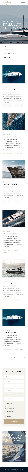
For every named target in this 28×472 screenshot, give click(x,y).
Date (4, 46)
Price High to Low (9, 50)
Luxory (8, 406)
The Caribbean (10, 414)
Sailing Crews (10, 408)
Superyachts (10, 411)
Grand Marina (10, 403)
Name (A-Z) (7, 57)
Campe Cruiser (10, 283)
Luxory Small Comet (13, 89)
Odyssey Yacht (10, 137)
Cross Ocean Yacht (12, 234)
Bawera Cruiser (10, 184)
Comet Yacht (9, 333)
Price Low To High (9, 53)
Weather (9, 416)
